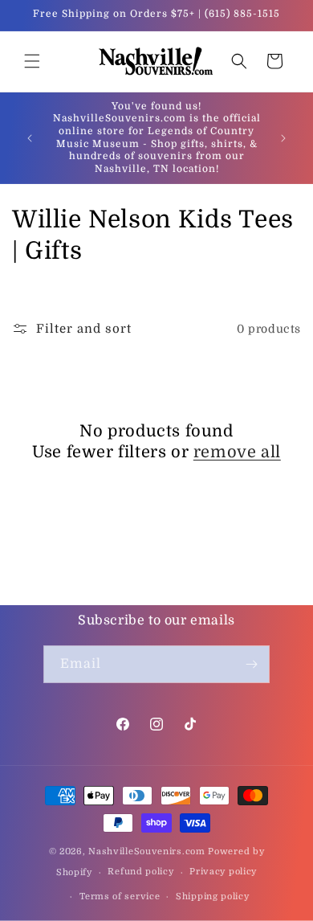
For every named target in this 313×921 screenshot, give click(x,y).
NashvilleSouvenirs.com (146, 851)
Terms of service (119, 896)
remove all (237, 452)
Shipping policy (213, 896)
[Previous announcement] (29, 138)
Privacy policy (223, 871)
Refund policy (140, 871)
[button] (32, 61)
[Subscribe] (251, 664)
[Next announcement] (283, 138)
